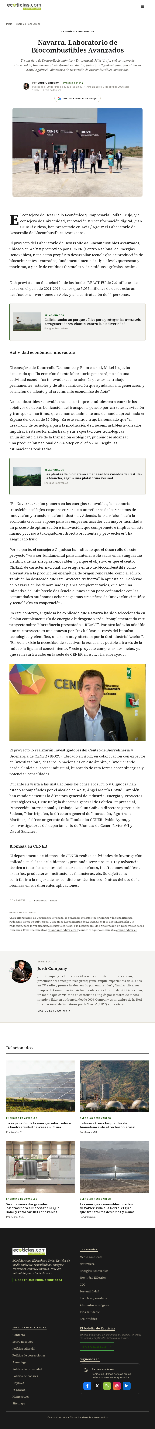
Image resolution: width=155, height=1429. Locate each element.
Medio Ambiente (91, 1257)
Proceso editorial (73, 82)
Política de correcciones (28, 1355)
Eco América (88, 1319)
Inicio (9, 23)
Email (53, 900)
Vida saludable (90, 1312)
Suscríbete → (97, 1346)
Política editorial (23, 1349)
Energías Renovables (28, 23)
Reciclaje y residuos (93, 1298)
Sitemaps (18, 1403)
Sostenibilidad (89, 1291)
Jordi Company (48, 82)
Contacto (18, 1335)
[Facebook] (87, 1386)
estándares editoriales (62, 930)
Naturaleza (87, 1264)
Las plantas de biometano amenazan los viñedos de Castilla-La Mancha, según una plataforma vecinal (93, 476)
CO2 (82, 1285)
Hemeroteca (20, 1397)
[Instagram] (117, 1386)
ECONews (19, 1390)
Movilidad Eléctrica (93, 1278)
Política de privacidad (27, 1369)
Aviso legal (19, 1362)
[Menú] (142, 6)
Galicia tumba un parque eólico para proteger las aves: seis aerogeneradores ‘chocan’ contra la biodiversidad (92, 322)
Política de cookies (25, 1376)
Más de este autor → (54, 1010)
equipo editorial (126, 930)
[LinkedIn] (127, 1386)
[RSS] (107, 1386)
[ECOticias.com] (24, 6)
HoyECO (18, 1383)
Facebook (40, 900)
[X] (97, 1386)
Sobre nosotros (22, 1342)
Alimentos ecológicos (94, 1305)
